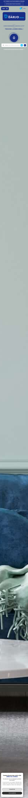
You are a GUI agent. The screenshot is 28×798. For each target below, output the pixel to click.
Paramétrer (12, 789)
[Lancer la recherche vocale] (14, 37)
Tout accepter (12, 793)
